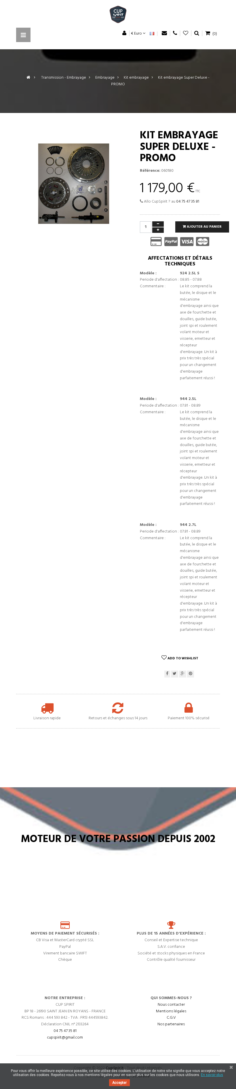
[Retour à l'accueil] (28, 77)
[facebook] (167, 674)
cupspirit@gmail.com (65, 1037)
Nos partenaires (171, 1024)
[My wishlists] (185, 33)
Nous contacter (171, 1004)
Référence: (150, 171)
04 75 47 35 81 (187, 201)
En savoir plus (212, 1075)
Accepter (119, 1083)
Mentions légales (171, 1011)
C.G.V (171, 1017)
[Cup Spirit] (118, 16)
